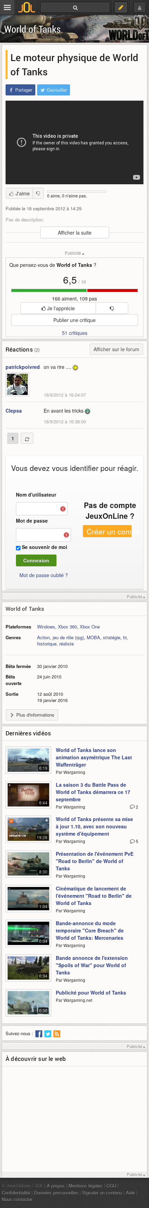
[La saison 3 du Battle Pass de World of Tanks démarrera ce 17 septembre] (28, 798)
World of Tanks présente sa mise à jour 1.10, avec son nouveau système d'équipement (94, 826)
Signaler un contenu (102, 1192)
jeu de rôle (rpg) (68, 637)
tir (124, 637)
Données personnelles (56, 1192)
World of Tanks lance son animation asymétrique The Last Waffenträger (94, 757)
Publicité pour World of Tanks (91, 992)
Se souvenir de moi (44, 546)
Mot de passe (32, 520)
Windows (46, 626)
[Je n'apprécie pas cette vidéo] (38, 193)
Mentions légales (86, 1185)
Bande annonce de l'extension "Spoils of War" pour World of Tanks (92, 965)
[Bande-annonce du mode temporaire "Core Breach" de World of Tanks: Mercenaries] (28, 937)
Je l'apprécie (60, 308)
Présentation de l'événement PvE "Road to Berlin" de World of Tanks (94, 861)
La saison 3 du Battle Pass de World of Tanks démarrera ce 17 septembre (93, 792)
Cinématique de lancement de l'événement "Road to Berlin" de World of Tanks (94, 895)
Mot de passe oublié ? (43, 575)
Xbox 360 (67, 626)
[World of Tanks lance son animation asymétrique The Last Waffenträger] (28, 764)
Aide (130, 1192)
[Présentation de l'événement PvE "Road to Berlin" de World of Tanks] (28, 868)
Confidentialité (16, 1192)
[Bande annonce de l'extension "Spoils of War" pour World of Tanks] (28, 972)
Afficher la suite (74, 232)
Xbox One (90, 626)
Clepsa (14, 410)
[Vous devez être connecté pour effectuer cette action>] (112, 308)
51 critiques (74, 332)
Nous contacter (17, 1199)
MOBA (93, 637)
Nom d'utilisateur (36, 494)
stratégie (111, 637)
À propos (56, 1185)
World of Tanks (32, 29)
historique (46, 643)
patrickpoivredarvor (29, 366)
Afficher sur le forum (116, 349)
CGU (111, 1185)
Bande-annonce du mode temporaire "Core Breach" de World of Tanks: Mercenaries (90, 930)
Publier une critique (74, 319)
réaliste (66, 643)
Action (43, 637)
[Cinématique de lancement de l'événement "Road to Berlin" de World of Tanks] (28, 902)
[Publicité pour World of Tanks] (28, 1006)
